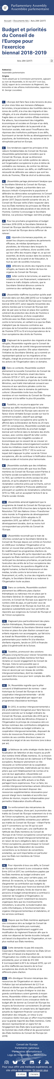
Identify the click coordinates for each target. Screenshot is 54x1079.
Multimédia (40, 1055)
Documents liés (21, 20)
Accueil (7, 20)
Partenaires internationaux (27, 1051)
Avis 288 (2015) (28, 297)
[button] (52, 61)
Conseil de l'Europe (27, 1044)
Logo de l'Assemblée (19, 1055)
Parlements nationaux (27, 1048)
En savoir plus (40, 1070)
